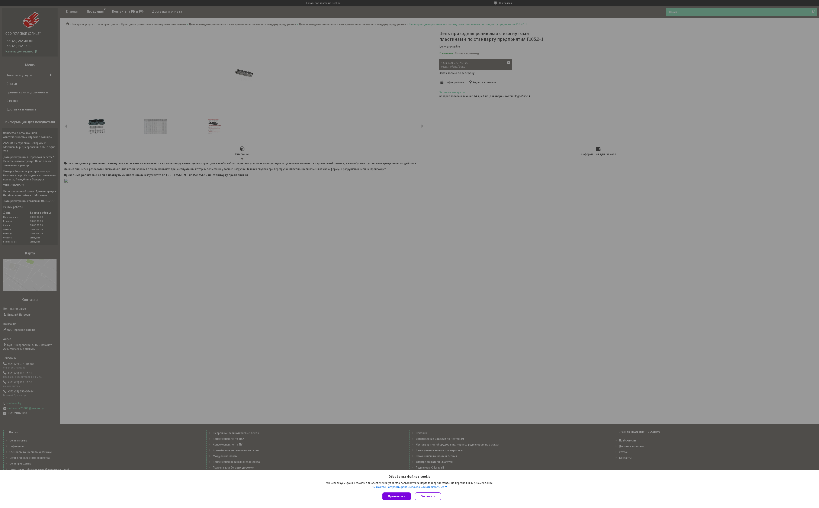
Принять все (396, 496)
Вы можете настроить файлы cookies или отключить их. (408, 487)
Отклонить (428, 496)
